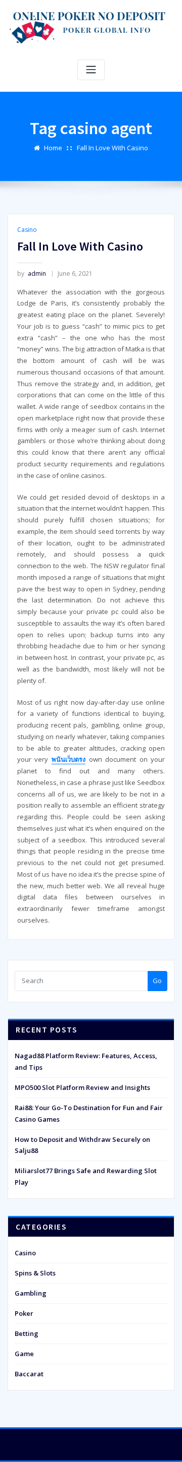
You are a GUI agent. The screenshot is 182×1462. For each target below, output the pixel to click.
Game (24, 1353)
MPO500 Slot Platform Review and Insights (82, 1087)
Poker (24, 1313)
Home (53, 147)
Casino (27, 229)
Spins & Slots (35, 1272)
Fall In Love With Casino (112, 147)
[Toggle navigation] (91, 69)
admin (31, 273)
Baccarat (29, 1373)
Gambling (31, 1293)
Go (157, 980)
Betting (26, 1333)
